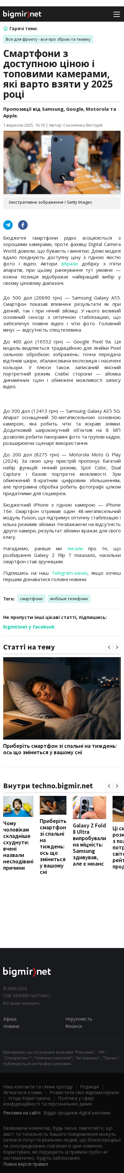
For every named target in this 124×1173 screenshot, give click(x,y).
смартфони (31, 598)
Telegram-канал (69, 573)
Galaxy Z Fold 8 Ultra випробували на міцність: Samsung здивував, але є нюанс (89, 844)
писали (75, 548)
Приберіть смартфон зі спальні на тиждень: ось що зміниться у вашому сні (60, 749)
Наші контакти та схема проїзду (37, 1087)
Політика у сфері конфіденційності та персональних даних (48, 1101)
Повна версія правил (25, 1164)
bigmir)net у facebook (29, 627)
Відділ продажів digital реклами (77, 1113)
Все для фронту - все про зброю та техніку (48, 39)
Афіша (10, 1019)
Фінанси (73, 1026)
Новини (11, 1026)
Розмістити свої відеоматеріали (84, 1092)
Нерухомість (78, 1019)
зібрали (69, 263)
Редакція (89, 1087)
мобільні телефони (69, 598)
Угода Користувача (29, 1098)
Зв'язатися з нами (22, 1092)
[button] (109, 647)
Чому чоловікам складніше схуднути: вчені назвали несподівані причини (18, 845)
